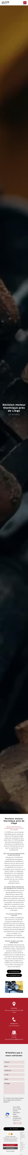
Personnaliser (10, 1151)
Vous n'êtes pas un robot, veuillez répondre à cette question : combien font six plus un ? (17, 1113)
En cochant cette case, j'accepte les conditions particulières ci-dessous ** (13, 1100)
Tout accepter (10, 1145)
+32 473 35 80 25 (14, 1026)
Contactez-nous (15, 975)
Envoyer (15, 1129)
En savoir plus (15, 971)
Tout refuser (10, 1148)
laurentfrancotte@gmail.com (14, 1039)
